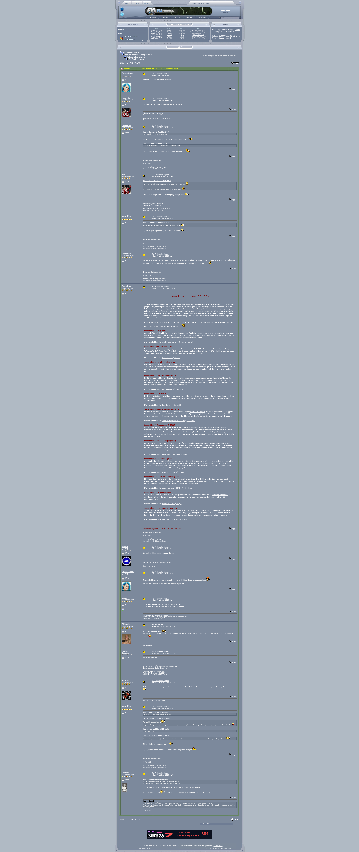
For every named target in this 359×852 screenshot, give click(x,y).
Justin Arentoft (179, 369)
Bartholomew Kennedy (220, 495)
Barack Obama (171, 515)
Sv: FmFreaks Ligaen (160, 73)
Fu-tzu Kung (198, 481)
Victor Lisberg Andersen (214, 461)
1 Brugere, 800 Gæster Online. (200, 3)
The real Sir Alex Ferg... (198, 37)
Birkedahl (126, 624)
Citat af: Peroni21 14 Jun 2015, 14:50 (156, 222)
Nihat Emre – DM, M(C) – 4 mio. (174, 472)
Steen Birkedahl (214, 365)
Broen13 (169, 35)
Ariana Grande (128, 73)
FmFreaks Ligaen (136, 59)
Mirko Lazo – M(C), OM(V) (171, 504)
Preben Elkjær (169, 445)
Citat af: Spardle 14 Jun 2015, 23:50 (155, 779)
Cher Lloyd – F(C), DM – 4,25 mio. (174, 519)
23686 (237, 30)
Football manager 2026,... (198, 33)
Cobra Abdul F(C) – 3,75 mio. (173, 389)
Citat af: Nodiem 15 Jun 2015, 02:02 (156, 729)
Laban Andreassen (167, 380)
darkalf (125, 547)
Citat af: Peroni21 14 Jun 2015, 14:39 (156, 143)
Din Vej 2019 (147, 164)
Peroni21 (126, 98)
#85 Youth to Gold (198, 35)
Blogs (182, 32)
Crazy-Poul (126, 126)
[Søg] (220, 18)
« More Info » (218, 846)
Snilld (169, 36)
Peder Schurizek (220, 333)
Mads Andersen (155, 436)
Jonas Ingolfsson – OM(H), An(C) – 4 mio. (177, 488)
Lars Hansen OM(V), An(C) (171, 405)
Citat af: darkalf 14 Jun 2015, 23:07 (155, 712)
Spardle (125, 598)
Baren (182, 36)
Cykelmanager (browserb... (198, 39)
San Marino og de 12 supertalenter (154, 169)
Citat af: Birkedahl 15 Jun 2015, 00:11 (156, 718)
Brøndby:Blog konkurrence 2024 (154, 700)
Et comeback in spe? (198, 30)
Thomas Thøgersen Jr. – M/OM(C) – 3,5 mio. (178, 421)
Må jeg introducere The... (198, 36)
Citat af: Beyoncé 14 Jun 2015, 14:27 (156, 132)
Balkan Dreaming (161, 668)
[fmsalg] (179, 838)
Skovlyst (125, 773)
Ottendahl (169, 39)
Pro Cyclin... (182, 39)
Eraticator (169, 33)
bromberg (169, 30)
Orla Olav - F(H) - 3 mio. (171, 358)
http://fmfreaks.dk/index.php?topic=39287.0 (157, 562)
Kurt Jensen (203, 396)
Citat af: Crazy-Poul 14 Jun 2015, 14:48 (157, 181)
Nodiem (125, 651)
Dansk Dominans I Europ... (198, 32)
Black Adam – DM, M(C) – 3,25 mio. (175, 454)
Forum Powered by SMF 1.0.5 (210, 849)
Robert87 (228, 38)
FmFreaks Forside (131, 52)
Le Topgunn (168, 349)
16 (139, 63)
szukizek (125, 680)
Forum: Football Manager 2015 (138, 55)
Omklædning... (182, 30)
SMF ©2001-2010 (225, 849)
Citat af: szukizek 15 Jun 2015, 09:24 (156, 735)
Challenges (182, 37)
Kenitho (169, 32)
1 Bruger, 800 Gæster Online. (225, 32)
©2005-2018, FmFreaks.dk (147, 849)
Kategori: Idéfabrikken (136, 57)
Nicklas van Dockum (197, 412)
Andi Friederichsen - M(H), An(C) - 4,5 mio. (178, 342)
